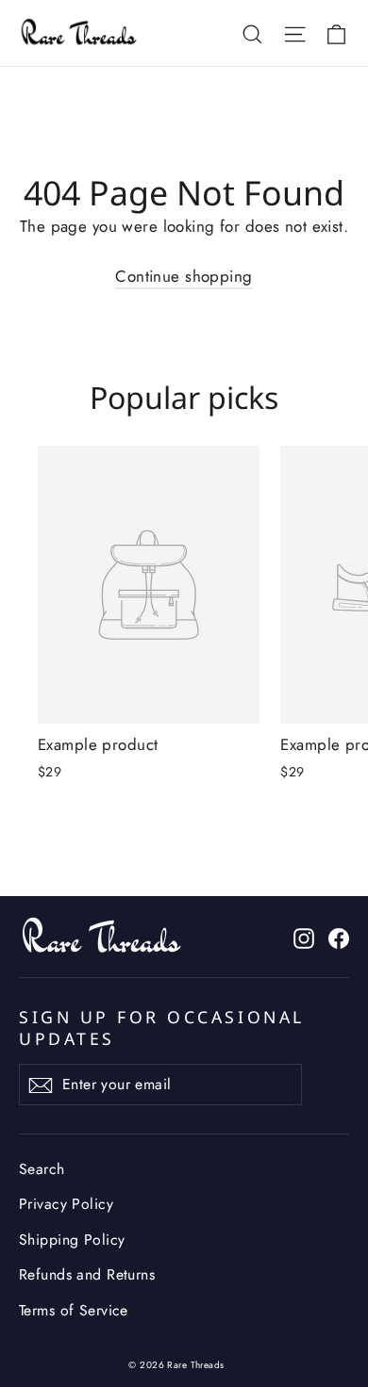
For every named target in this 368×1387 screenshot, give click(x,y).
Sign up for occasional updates (162, 1027)
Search (42, 1169)
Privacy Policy (66, 1204)
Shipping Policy (72, 1239)
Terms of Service (73, 1310)
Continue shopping (183, 276)
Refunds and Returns (87, 1274)
